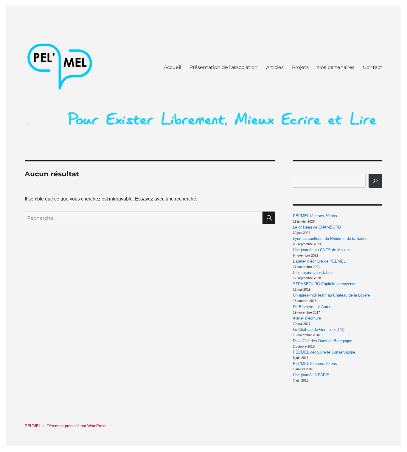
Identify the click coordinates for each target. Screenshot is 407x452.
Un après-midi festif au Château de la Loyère (331, 295)
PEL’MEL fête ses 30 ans (315, 216)
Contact (372, 67)
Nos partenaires (336, 67)
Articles (275, 67)
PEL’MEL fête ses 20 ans (315, 363)
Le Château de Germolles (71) (318, 329)
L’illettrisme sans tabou (313, 272)
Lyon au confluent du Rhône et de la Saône (330, 238)
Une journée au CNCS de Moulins (322, 250)
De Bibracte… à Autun (312, 307)
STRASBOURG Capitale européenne (324, 284)
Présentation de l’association (223, 67)
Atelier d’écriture (307, 318)
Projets (300, 67)
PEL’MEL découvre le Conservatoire (324, 352)
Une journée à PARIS (311, 375)
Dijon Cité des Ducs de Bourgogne (322, 341)
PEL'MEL (33, 426)
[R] (375, 181)
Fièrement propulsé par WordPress (76, 426)
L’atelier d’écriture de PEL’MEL (319, 261)
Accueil (172, 67)
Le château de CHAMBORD (317, 227)
